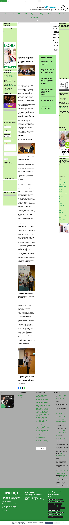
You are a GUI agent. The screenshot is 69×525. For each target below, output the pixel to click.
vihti (54, 514)
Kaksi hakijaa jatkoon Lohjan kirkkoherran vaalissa (62, 455)
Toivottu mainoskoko (8, 139)
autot (60, 181)
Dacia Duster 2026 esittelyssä (62, 395)
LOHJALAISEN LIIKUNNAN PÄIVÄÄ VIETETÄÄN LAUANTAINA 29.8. (42, 422)
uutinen (61, 212)
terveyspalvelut (57, 50)
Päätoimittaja (43, 64)
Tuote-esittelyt (34, 17)
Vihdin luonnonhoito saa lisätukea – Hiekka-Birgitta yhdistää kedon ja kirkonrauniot (43, 405)
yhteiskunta (55, 28)
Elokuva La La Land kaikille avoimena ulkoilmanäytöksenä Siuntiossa (42, 432)
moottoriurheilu (52, 508)
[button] (31, 20)
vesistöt (50, 514)
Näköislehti (61, 14)
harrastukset (62, 182)
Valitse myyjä (7, 134)
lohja (59, 505)
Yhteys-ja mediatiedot (45, 14)
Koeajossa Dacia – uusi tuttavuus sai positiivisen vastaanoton (61, 398)
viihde (60, 217)
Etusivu (7, 14)
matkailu (61, 196)
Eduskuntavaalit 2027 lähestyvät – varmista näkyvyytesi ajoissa (61, 421)
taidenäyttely (51, 512)
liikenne (50, 505)
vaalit (60, 214)
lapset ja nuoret (58, 503)
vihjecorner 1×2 (62, 215)
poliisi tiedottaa (52, 510)
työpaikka (61, 208)
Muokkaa (63, 522)
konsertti (62, 501)
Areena (55, 14)
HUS (55, 49)
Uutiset (13, 14)
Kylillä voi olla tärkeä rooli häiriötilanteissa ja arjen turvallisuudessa (21, 1)
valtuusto (62, 512)
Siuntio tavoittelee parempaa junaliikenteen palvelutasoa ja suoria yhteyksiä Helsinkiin (48, 70)
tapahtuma (61, 205)
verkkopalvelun (10, 81)
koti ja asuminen (62, 186)
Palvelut (20, 14)
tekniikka (61, 207)
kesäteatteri (56, 501)
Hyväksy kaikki (49, 522)
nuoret (63, 508)
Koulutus (61, 189)
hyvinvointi (55, 26)
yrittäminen (62, 220)
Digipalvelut (21, 395)
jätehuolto (60, 499)
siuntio (58, 510)
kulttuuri (61, 191)
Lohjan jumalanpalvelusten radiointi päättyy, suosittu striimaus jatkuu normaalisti (42, 440)
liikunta (55, 505)
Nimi (5, 125)
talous (60, 203)
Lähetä (5, 159)
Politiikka (61, 200)
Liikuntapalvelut (63, 193)
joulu (56, 499)
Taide (60, 201)
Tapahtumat (34, 14)
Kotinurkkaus (62, 187)
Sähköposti (6, 130)
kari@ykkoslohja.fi (11, 76)
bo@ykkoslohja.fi (11, 73)
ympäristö (59, 514)
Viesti (5, 143)
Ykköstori (27, 14)
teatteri (56, 512)
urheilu (60, 210)
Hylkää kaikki (57, 522)
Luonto (60, 194)
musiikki (58, 508)
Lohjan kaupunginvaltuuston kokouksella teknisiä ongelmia (47, 91)
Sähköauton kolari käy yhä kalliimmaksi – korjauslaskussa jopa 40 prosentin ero (42, 436)
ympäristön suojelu (53, 516)
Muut (60, 198)
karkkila (50, 501)
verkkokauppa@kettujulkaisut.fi (32, 497)
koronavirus (51, 503)
